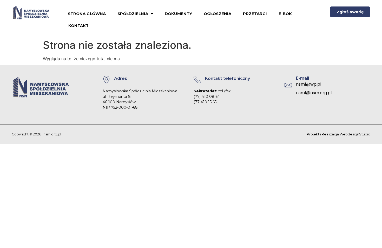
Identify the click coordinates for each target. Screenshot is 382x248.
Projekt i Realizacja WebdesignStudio (338, 134)
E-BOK (285, 13)
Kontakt (78, 25)
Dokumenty (178, 13)
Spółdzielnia (132, 13)
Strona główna (87, 13)
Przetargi (255, 13)
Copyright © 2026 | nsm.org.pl (36, 134)
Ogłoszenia (217, 13)
